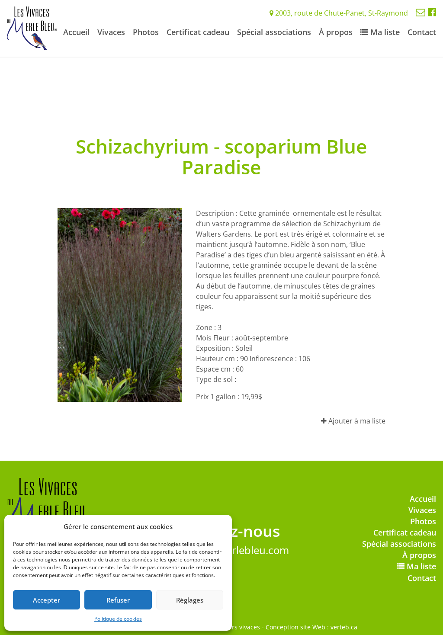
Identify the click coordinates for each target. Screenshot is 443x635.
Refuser (118, 600)
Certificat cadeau (198, 32)
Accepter (46, 600)
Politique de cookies (118, 618)
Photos (146, 32)
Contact (422, 32)
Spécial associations (274, 32)
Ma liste (384, 32)
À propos (336, 32)
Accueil (76, 32)
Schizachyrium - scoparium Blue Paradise (221, 156)
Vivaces (111, 32)
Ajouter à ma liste (356, 421)
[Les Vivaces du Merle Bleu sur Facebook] (432, 11)
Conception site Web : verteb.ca (311, 627)
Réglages (189, 600)
